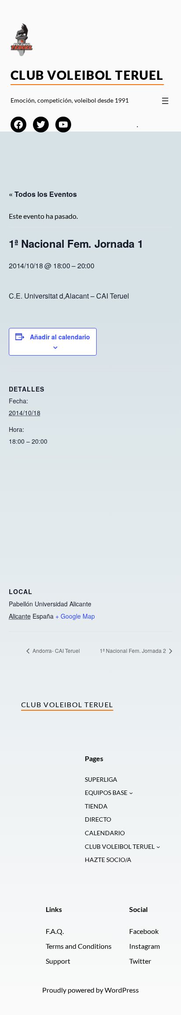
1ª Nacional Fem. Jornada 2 (133, 650)
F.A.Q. (55, 931)
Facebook (144, 931)
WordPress (122, 990)
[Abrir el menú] (165, 101)
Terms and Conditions (79, 946)
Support (58, 961)
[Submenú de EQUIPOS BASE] (131, 792)
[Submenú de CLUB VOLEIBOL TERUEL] (158, 846)
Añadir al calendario (60, 336)
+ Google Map (75, 616)
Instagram (144, 946)
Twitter (140, 961)
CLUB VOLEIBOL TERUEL (120, 846)
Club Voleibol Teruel (87, 75)
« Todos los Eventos (43, 194)
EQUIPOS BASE (106, 792)
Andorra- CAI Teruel (55, 650)
